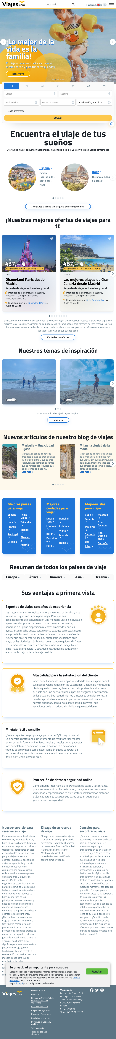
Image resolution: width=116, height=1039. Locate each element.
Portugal (13, 534)
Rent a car (44, 181)
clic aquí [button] (19, 983)
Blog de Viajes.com (39, 1006)
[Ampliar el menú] (111, 4)
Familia (43, 173)
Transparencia (37, 1028)
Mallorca (90, 527)
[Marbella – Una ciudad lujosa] (9, 461)
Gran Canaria (102, 523)
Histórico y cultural (102, 177)
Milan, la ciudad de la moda (95, 447)
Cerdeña (103, 543)
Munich (63, 535)
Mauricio (103, 515)
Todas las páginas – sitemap (40, 1033)
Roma (62, 543)
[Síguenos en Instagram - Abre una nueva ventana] (102, 990)
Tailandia (26, 522)
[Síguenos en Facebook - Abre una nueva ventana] (91, 990)
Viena (62, 531)
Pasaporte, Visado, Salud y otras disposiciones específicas (42, 1000)
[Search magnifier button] (73, 4)
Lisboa (63, 526)
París (49, 546)
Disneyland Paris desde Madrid (25, 281)
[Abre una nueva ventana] (29, 381)
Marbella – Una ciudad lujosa (38, 447)
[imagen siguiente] (113, 42)
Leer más (26, 471)
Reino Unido (24, 516)
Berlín (49, 534)
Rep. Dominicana (102, 536)
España (44, 168)
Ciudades (97, 181)
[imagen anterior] (3, 42)
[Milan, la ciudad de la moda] (67, 461)
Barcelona (51, 539)
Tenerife (89, 519)
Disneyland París (36, 303)
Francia (9, 274)
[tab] (11, 86)
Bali (87, 542)
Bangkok (64, 518)
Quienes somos (38, 990)
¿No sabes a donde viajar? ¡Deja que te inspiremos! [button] (58, 206)
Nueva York (50, 520)
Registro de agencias (40, 1010)
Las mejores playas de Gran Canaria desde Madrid (86, 281)
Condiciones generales (41, 1018)
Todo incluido (46, 177)
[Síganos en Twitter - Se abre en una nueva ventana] (97, 990)
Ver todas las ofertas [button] (58, 337)
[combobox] (30, 93)
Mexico (25, 530)
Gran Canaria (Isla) (95, 300)
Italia (95, 172)
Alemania (25, 538)
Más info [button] (58, 420)
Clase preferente (14, 111)
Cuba (88, 515)
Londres (51, 526)
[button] (53, 79)
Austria (25, 545)
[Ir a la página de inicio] (13, 4)
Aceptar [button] (97, 971)
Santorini (90, 535)
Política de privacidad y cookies (41, 1023)
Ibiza (87, 546)
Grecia (11, 542)
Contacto (35, 994)
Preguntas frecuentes (41, 1014)
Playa (42, 184)
